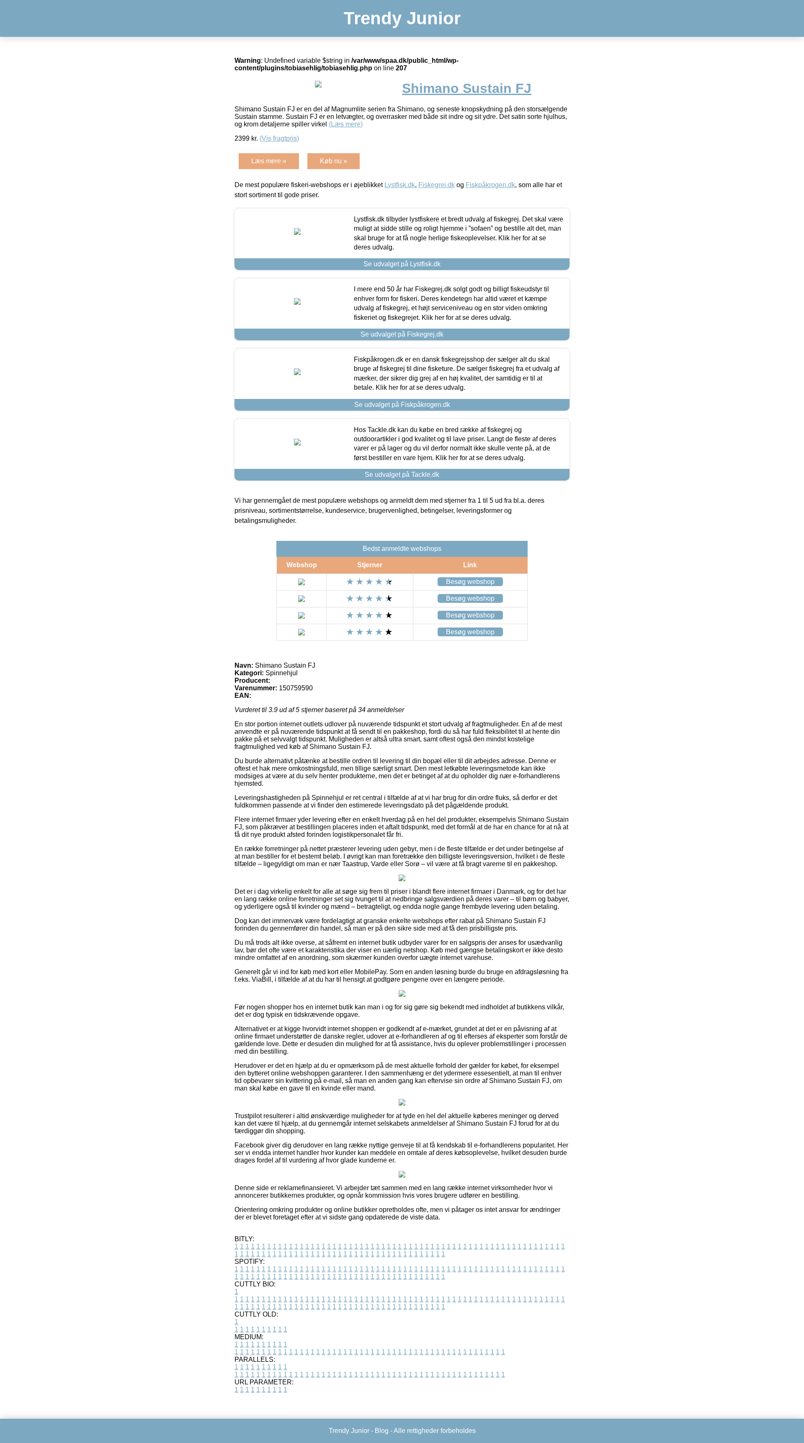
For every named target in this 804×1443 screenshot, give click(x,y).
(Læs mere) (346, 124)
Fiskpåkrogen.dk (490, 184)
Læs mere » (268, 161)
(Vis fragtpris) (279, 138)
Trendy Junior (402, 18)
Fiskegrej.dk (436, 184)
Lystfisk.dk (399, 184)
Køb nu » (333, 161)
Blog (382, 1430)
